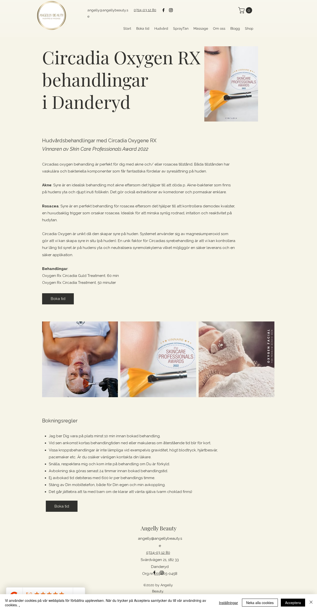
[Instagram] (170, 10)
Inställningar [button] (228, 602)
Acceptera (293, 602)
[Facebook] (163, 10)
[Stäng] (311, 602)
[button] (246, 10)
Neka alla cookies (260, 602)
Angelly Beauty (159, 528)
